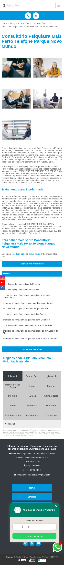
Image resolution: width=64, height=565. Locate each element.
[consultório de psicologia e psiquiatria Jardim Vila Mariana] (16, 99)
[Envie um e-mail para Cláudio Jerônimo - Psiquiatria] (36, 15)
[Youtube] (38, 543)
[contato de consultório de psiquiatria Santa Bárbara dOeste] (47, 99)
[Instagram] (25, 543)
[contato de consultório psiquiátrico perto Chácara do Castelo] (16, 130)
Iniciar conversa (34, 536)
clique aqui (34, 254)
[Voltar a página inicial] (11, 5)
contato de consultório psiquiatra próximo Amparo (25, 314)
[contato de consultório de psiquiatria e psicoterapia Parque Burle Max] (16, 67)
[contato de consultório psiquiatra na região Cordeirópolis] (47, 67)
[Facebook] (32, 543)
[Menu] (58, 6)
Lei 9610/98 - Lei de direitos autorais (19, 435)
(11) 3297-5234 (19, 254)
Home (32, 488)
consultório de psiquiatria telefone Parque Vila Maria (26, 309)
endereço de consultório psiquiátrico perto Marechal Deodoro (30, 339)
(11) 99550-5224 (33, 470)
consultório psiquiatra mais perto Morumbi (21, 284)
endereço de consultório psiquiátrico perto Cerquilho (26, 320)
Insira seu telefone (34, 521)
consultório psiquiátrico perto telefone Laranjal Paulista (27, 325)
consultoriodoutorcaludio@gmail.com (33, 475)
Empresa (32, 497)
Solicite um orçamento (32, 263)
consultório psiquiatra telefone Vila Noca (21, 290)
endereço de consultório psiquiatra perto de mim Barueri (28, 303)
